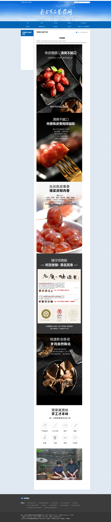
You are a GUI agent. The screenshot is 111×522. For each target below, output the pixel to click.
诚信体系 (69, 22)
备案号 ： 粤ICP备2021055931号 (53, 518)
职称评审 (27, 26)
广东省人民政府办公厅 (31, 503)
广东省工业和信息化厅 (65, 503)
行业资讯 (69, 26)
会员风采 (55, 26)
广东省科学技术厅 (54, 503)
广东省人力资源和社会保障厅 (33, 505)
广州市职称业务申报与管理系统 (50, 507)
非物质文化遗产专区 (84, 32)
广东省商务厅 (43, 505)
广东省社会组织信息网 (75, 505)
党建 (41, 22)
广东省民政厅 (74, 503)
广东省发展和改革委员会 (43, 503)
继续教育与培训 (42, 26)
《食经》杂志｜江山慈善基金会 (83, 26)
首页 (28, 22)
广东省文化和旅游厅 (53, 505)
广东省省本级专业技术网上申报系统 (34, 507)
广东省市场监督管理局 (64, 505)
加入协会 (55, 22)
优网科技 (68, 518)
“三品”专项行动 (83, 22)
